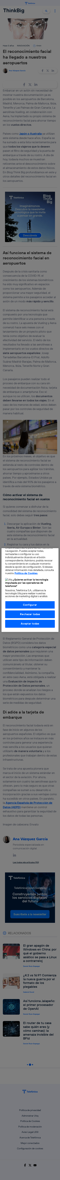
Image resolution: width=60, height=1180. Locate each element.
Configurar (30, 604)
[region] (30, 590)
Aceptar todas (30, 623)
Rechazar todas (30, 614)
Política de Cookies (26, 573)
